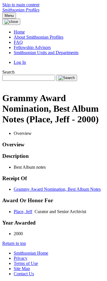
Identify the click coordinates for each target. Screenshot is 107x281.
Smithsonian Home (31, 253)
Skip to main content (20, 4)
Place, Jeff (23, 211)
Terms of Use (26, 263)
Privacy (20, 258)
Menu (9, 15)
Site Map (22, 268)
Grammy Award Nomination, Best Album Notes (57, 189)
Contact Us (24, 273)
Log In (20, 62)
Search (8, 72)
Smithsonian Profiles (20, 9)
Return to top (14, 243)
